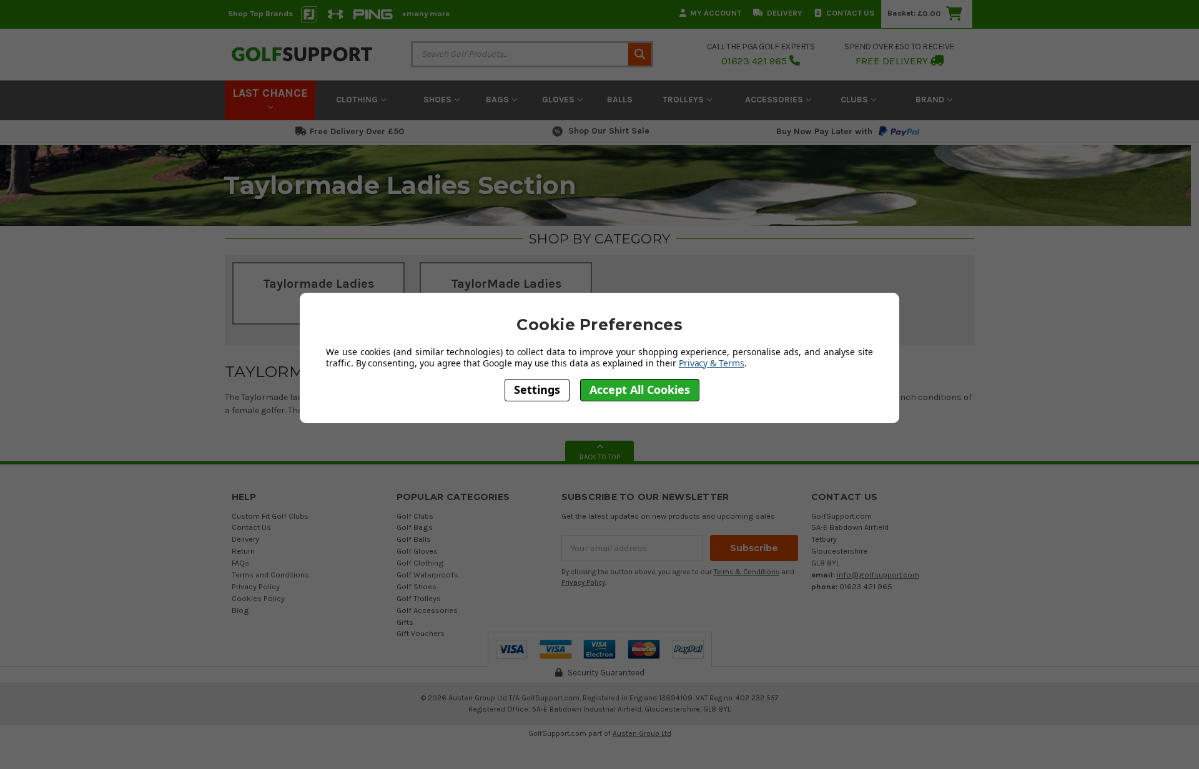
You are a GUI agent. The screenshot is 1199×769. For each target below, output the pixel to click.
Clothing (358, 99)
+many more (426, 13)
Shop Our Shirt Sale (608, 130)
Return (243, 551)
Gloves (559, 99)
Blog (240, 610)
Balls (620, 99)
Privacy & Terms (711, 362)
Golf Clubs (415, 516)
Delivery (784, 12)
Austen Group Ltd (642, 733)
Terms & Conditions (746, 572)
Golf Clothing (420, 562)
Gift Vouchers (421, 633)
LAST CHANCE (270, 93)
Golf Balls (414, 539)
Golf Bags (415, 527)
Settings (537, 389)
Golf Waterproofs (427, 574)
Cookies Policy (258, 598)
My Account (715, 12)
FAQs (240, 562)
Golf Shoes (417, 586)
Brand (931, 99)
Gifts (405, 622)
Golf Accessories (427, 610)
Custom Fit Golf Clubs (270, 516)
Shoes (438, 99)
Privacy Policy (256, 586)
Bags (498, 99)
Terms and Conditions (270, 574)
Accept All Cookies (640, 389)
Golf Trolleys (419, 598)
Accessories (775, 99)
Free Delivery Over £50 (357, 131)
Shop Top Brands (260, 13)
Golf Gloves (417, 551)
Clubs (856, 99)
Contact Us (850, 12)
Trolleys (684, 99)
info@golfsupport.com (878, 574)
